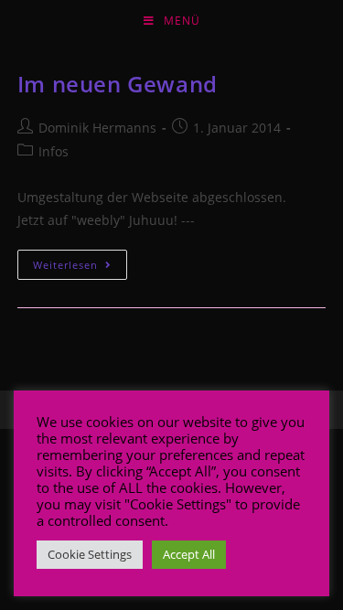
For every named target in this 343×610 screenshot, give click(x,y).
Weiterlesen (65, 265)
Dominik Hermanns (97, 127)
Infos (53, 151)
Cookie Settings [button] (90, 554)
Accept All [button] (189, 554)
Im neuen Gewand (117, 84)
